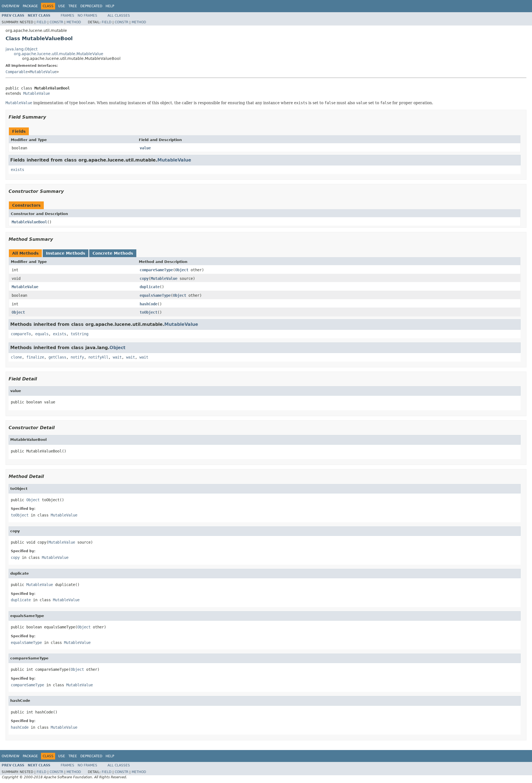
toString (79, 334)
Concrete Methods (113, 253)
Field (41, 22)
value (145, 148)
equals (41, 334)
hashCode (148, 304)
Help (110, 6)
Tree (72, 6)
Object (181, 270)
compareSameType (156, 270)
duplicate (150, 287)
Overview (10, 6)
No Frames (87, 15)
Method (73, 22)
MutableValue (43, 72)
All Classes (119, 15)
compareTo (21, 334)
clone (16, 357)
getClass (57, 357)
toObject (148, 312)
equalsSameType (155, 295)
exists (17, 169)
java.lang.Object (21, 49)
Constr (56, 22)
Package (30, 6)
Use (61, 6)
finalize (35, 357)
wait (117, 357)
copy (144, 278)
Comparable (17, 72)
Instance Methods (65, 253)
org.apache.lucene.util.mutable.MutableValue (58, 54)
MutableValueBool (29, 222)
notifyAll (98, 357)
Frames (67, 15)
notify (77, 357)
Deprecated (91, 6)
